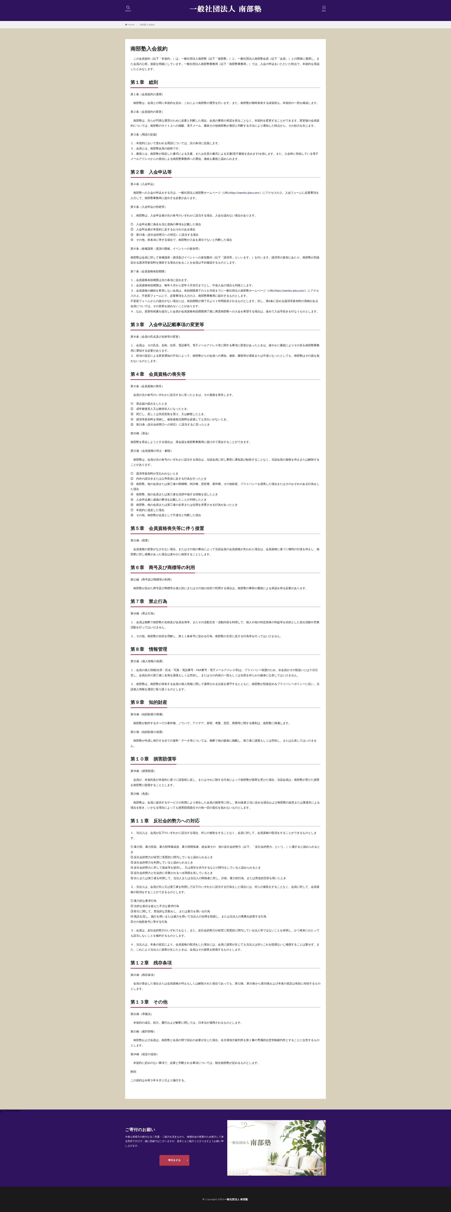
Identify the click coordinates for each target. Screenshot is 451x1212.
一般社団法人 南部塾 (236, 1199)
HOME (131, 24)
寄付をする (174, 1160)
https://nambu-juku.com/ (245, 192)
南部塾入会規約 (147, 24)
